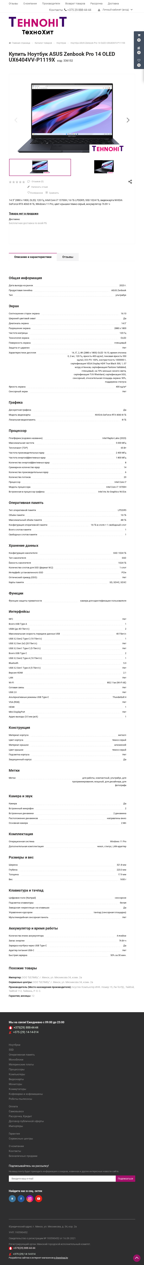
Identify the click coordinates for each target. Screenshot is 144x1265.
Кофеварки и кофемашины (26, 1094)
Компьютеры (17, 1074)
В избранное (36, 193)
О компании (30, 3)
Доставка (113, 3)
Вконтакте (12, 1198)
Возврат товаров (75, 3)
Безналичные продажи (23, 1156)
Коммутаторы (17, 1089)
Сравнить (53, 193)
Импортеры (16, 1126)
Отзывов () (37, 181)
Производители (51, 3)
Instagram (29, 1198)
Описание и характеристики (32, 257)
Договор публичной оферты (26, 1121)
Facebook (21, 1198)
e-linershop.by (61, 1257)
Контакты (15, 1151)
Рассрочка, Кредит (20, 1116)
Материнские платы (21, 1064)
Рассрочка (96, 3)
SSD (11, 1049)
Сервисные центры (21, 1138)
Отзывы (13, 3)
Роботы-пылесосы (20, 1098)
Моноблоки (16, 1059)
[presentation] (15, 120)
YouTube (38, 1198)
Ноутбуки (14, 1044)
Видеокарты (16, 1079)
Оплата (13, 1106)
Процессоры (17, 1069)
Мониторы (15, 1084)
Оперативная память (22, 1054)
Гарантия (14, 1133)
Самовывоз (16, 1111)
